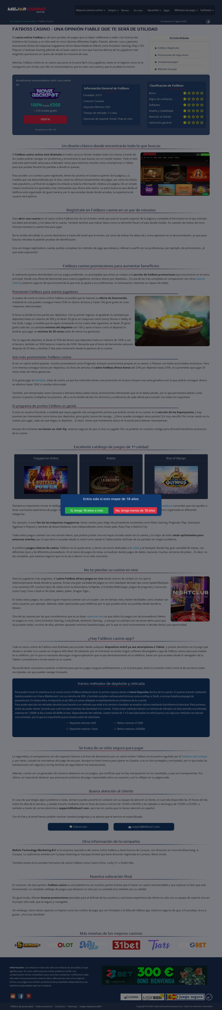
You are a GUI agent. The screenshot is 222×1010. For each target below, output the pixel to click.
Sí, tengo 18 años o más (86, 510)
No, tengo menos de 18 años (135, 510)
